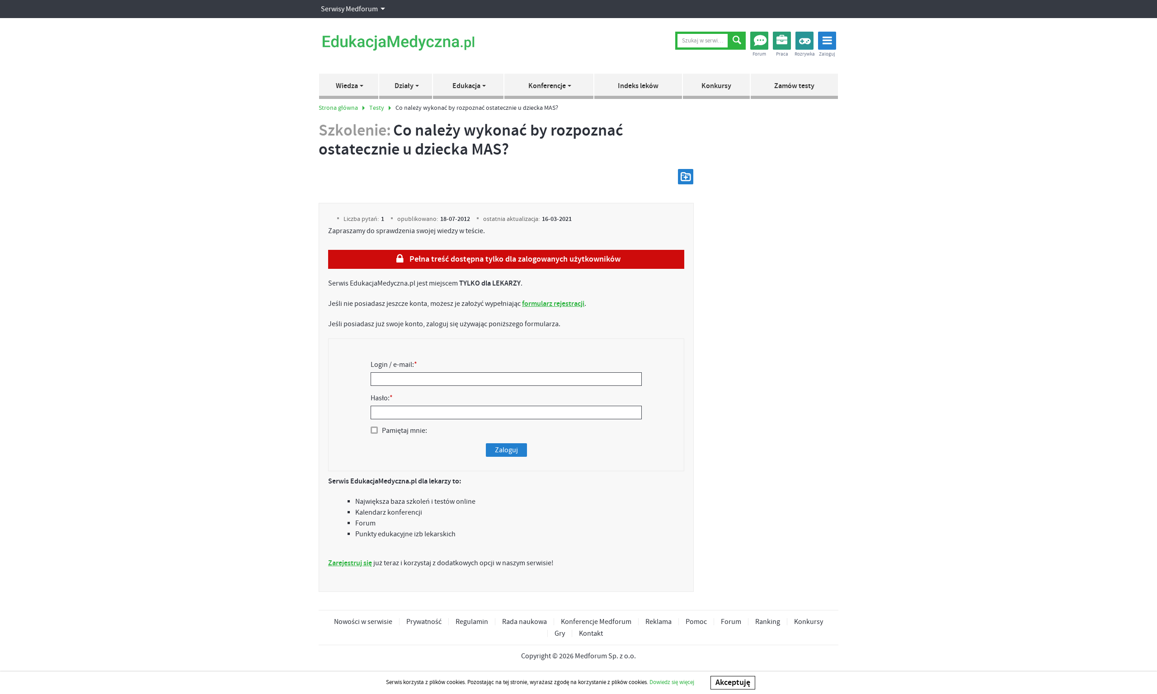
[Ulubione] (685, 176)
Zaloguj (506, 450)
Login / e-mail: (394, 364)
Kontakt (591, 633)
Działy (404, 86)
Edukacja (466, 86)
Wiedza (347, 86)
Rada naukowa (524, 621)
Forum (731, 621)
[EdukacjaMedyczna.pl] (398, 43)
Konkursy (716, 86)
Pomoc (696, 621)
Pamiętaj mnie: (404, 430)
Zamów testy (794, 86)
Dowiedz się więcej (671, 682)
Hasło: (382, 398)
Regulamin (472, 621)
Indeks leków (638, 86)
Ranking (767, 621)
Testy (376, 108)
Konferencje (547, 86)
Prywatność (424, 621)
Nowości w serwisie (363, 621)
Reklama (658, 621)
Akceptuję (732, 682)
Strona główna (338, 108)
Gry (560, 633)
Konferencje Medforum (596, 621)
